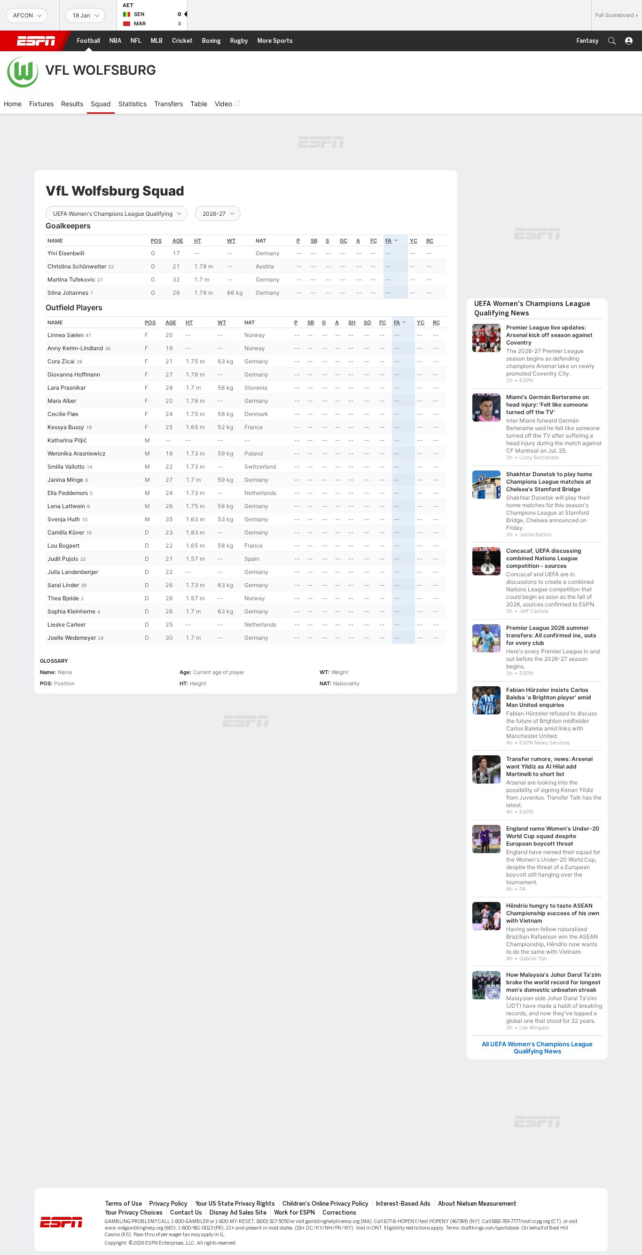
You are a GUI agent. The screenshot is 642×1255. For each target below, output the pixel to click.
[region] (246, 267)
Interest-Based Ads (403, 1203)
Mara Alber (61, 400)
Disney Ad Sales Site (238, 1212)
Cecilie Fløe (62, 413)
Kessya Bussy (65, 427)
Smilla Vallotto (66, 466)
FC (373, 240)
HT (197, 240)
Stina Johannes (67, 292)
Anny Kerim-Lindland (75, 348)
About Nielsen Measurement (477, 1203)
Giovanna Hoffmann (73, 374)
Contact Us (186, 1212)
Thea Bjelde (63, 598)
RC (429, 240)
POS (156, 240)
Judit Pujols (62, 558)
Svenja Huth (63, 519)
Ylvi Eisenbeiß (65, 253)
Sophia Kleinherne (71, 611)
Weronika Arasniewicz (76, 453)
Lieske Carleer (66, 624)
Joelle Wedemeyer (71, 637)
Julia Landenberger (72, 571)
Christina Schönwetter (76, 266)
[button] (612, 41)
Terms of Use (123, 1203)
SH (351, 322)
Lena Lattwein (66, 506)
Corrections (339, 1212)
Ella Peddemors (67, 492)
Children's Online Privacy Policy (325, 1203)
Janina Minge (65, 479)
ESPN (36, 41)
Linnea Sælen (65, 334)
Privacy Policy (168, 1203)
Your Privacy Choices (134, 1212)
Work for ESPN (294, 1212)
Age (177, 240)
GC (343, 240)
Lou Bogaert (63, 545)
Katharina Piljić (67, 440)
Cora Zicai (61, 361)
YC (413, 240)
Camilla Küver (65, 532)
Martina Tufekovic (71, 279)
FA (388, 240)
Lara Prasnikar (66, 387)
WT (231, 240)
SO (367, 322)
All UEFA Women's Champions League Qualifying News (537, 1048)
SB (314, 240)
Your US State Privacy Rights (235, 1203)
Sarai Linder (63, 584)
